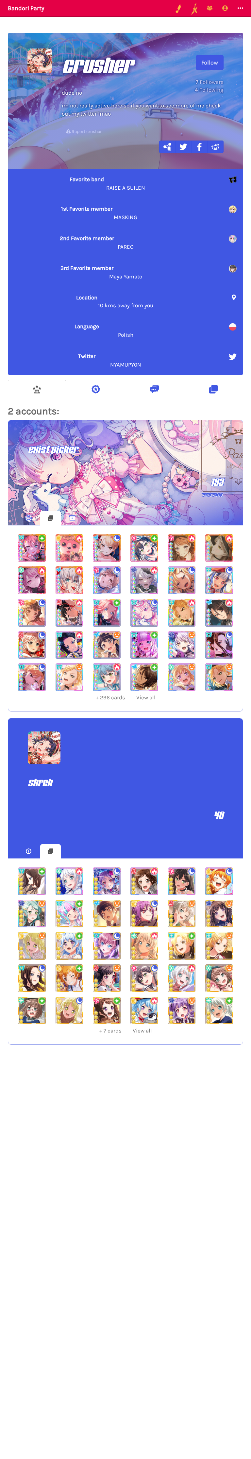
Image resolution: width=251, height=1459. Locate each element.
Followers (210, 82)
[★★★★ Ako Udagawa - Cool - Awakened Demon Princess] (107, 881)
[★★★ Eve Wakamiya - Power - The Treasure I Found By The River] (182, 978)
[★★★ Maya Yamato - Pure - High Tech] (32, 1011)
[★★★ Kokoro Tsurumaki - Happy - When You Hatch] (32, 946)
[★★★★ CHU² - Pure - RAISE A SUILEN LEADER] (107, 613)
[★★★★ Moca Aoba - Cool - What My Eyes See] (32, 645)
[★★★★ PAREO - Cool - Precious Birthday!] (144, 613)
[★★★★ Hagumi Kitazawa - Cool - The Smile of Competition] (219, 881)
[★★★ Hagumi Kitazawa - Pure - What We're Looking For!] (69, 978)
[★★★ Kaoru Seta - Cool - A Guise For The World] (144, 914)
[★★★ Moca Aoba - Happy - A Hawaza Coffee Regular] (182, 914)
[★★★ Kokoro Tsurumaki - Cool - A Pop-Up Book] (69, 1011)
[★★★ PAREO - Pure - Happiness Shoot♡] (69, 914)
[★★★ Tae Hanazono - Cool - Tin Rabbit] (144, 978)
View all (126, 697)
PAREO (97, 242)
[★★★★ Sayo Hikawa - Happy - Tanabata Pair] (32, 914)
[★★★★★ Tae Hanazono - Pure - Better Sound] (144, 548)
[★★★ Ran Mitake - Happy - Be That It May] (107, 978)
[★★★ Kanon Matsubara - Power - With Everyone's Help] (144, 1011)
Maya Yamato (101, 272)
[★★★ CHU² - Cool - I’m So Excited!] (107, 946)
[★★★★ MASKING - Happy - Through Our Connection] (219, 677)
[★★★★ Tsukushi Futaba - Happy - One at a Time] (107, 645)
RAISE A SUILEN (107, 183)
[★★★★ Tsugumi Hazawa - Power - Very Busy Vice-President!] (144, 881)
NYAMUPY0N (109, 360)
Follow (209, 62)
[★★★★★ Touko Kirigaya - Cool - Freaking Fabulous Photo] (107, 548)
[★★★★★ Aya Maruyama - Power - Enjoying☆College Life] (32, 580)
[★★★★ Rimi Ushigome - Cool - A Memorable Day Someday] (32, 613)
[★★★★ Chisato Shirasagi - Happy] (182, 677)
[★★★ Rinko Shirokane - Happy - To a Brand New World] (219, 914)
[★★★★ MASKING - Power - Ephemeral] (182, 613)
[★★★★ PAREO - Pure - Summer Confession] (144, 645)
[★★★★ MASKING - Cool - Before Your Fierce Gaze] (32, 677)
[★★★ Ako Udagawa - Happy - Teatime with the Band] (182, 1011)
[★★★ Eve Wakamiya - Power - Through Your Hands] (144, 946)
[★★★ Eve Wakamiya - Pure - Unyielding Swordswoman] (219, 1011)
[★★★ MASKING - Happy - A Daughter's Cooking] (219, 946)
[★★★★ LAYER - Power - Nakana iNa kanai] (69, 645)
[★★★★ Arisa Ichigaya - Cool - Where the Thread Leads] (107, 580)
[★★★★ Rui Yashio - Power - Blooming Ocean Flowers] (219, 613)
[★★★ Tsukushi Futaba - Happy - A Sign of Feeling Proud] (107, 914)
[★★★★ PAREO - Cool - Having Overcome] (219, 580)
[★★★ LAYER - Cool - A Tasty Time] (32, 978)
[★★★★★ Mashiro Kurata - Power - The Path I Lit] (69, 580)
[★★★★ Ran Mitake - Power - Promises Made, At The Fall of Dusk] (69, 613)
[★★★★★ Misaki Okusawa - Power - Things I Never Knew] (69, 548)
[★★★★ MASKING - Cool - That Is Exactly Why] (182, 580)
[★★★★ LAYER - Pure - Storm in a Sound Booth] (32, 881)
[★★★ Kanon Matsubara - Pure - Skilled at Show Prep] (69, 946)
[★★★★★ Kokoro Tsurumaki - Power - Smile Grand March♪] (219, 548)
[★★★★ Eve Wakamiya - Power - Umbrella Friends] (69, 881)
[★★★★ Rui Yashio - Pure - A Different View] (144, 677)
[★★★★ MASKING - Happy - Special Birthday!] (69, 677)
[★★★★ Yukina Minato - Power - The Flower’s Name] (144, 580)
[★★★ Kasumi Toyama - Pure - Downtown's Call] (107, 1011)
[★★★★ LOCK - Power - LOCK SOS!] (107, 677)
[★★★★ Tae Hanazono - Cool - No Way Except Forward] (182, 881)
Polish (104, 330)
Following (209, 89)
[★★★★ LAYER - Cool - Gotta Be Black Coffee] (219, 645)
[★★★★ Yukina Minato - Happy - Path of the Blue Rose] (182, 645)
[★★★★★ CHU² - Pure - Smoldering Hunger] (32, 548)
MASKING (99, 212)
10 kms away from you (114, 301)
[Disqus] (125, 1157)
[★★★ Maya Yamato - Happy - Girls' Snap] (219, 978)
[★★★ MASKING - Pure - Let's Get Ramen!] (182, 946)
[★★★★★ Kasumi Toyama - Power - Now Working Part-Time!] (182, 548)
